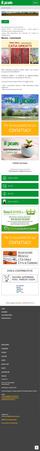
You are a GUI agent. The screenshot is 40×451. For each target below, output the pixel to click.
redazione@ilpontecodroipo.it (9, 396)
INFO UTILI (11, 194)
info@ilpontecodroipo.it (8, 399)
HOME (3, 308)
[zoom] (20, 53)
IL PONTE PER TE (6, 318)
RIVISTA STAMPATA (13, 202)
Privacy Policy (5, 423)
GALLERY (10, 186)
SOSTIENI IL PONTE (6, 315)
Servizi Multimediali (11, 419)
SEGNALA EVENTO (13, 178)
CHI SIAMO (4, 312)
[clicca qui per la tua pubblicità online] (20, 128)
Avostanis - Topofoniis (20, 171)
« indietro (5, 22)
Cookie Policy (14, 423)
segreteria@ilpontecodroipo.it (10, 397)
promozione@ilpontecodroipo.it (10, 416)
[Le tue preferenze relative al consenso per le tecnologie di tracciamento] (36, 447)
